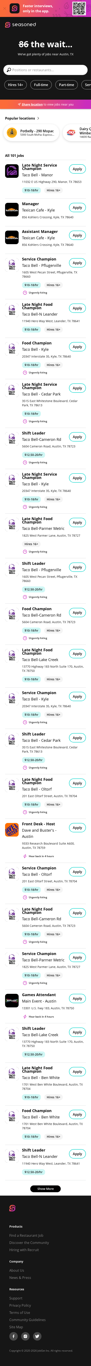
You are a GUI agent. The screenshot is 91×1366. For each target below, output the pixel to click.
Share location (32, 104)
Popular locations (20, 118)
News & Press (20, 1277)
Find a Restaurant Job (26, 1235)
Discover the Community (29, 1242)
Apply (77, 169)
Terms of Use (19, 1312)
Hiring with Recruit (24, 1250)
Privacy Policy (20, 1305)
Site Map (16, 1327)
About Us (16, 1270)
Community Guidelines (27, 1319)
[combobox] (45, 70)
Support (15, 1298)
